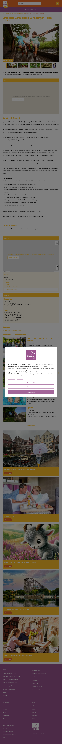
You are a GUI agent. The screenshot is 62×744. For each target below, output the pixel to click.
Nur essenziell (31, 383)
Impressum (20, 379)
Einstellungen (31, 387)
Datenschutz (11, 379)
